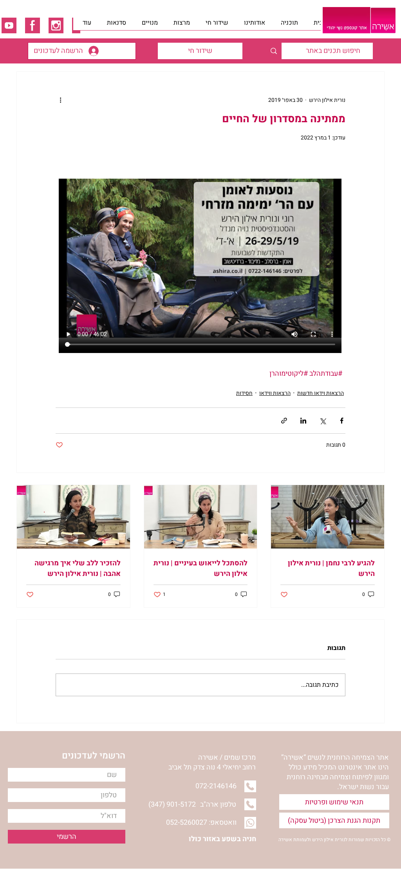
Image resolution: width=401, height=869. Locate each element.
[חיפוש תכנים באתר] (274, 51)
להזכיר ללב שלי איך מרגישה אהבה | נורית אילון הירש (77, 568)
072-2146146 (216, 786)
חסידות (244, 393)
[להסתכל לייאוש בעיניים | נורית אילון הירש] (200, 517)
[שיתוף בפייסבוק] (341, 420)
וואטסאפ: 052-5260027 (201, 822)
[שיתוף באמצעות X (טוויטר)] (322, 420)
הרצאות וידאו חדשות (320, 393)
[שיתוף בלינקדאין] (303, 420)
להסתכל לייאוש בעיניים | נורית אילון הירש (200, 568)
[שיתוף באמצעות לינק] (284, 420)
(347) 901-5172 (172, 804)
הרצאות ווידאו (275, 393)
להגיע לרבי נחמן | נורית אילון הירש (331, 568)
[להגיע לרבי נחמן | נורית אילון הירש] (327, 517)
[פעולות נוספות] (60, 100)
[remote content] (200, 259)
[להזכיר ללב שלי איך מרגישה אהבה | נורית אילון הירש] (73, 517)
